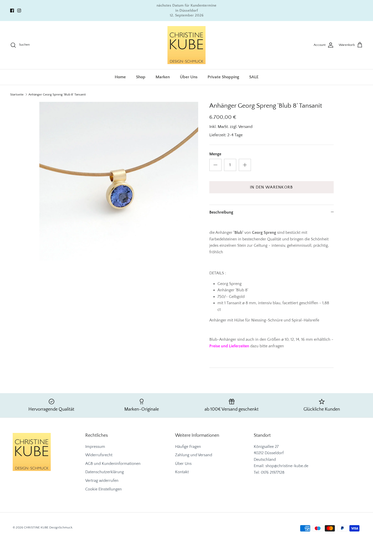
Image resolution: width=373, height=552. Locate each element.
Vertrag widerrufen (101, 480)
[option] (118, 181)
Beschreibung (221, 212)
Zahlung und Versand (193, 455)
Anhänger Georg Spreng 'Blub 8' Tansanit (57, 94)
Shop (140, 77)
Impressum (95, 446)
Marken (163, 77)
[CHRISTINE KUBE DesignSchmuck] (186, 45)
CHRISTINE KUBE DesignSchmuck (48, 527)
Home (120, 77)
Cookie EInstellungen (103, 489)
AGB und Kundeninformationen (113, 463)
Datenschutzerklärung (104, 472)
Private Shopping (223, 77)
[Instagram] (19, 10)
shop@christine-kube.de (286, 466)
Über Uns (188, 77)
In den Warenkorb (271, 187)
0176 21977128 (272, 472)
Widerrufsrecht (98, 455)
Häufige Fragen (188, 446)
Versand (245, 126)
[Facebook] (12, 10)
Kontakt (182, 472)
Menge (215, 154)
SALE (254, 77)
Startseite (17, 94)
